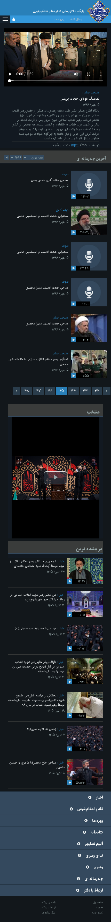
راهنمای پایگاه (49, 902)
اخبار (62, 561)
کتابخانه (97, 832)
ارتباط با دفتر (93, 890)
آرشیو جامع (97, 913)
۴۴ (73, 391)
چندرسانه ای (94, 879)
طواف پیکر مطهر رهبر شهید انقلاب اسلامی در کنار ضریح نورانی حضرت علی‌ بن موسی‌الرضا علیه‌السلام (38, 666)
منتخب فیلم (91, 92)
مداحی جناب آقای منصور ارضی (49, 180)
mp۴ (74, 145)
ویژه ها (97, 821)
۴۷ (38, 391)
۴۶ (50, 391)
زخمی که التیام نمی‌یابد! (41, 729)
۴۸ (26, 391)
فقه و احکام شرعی (90, 809)
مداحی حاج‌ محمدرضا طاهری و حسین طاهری (37, 765)
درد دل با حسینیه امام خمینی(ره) (35, 628)
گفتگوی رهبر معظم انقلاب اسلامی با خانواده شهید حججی (37, 362)
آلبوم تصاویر (94, 844)
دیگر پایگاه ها (49, 913)
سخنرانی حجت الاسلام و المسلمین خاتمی (42, 215)
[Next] (16, 391)
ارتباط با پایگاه (49, 907)
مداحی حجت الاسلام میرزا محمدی (47, 287)
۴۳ (85, 391)
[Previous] (106, 391)
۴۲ (97, 391)
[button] (5, 19)
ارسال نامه (76, 19)
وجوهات (59, 19)
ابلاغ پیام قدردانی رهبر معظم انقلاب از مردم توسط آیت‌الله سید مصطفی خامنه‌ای (37, 563)
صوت (65, 174)
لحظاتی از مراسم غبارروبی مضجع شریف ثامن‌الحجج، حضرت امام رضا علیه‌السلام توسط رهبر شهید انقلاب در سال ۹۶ (36, 700)
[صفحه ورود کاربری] (13, 19)
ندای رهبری (94, 856)
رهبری (98, 867)
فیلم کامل (62, 210)
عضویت (99, 907)
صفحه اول (98, 902)
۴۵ (61, 391)
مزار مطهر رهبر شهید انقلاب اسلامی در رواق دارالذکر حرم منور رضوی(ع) (37, 597)
